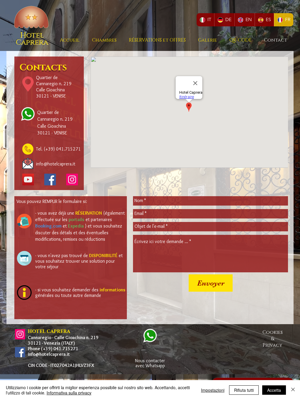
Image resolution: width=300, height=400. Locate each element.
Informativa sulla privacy (69, 393)
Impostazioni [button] (212, 390)
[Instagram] (72, 179)
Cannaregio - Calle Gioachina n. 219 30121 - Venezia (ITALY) (63, 340)
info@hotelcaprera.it (49, 354)
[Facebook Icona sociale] (50, 179)
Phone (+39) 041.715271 (53, 348)
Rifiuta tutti (244, 390)
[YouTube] (28, 179)
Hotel (32, 35)
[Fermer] (292, 390)
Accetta (274, 390)
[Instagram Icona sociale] (20, 334)
